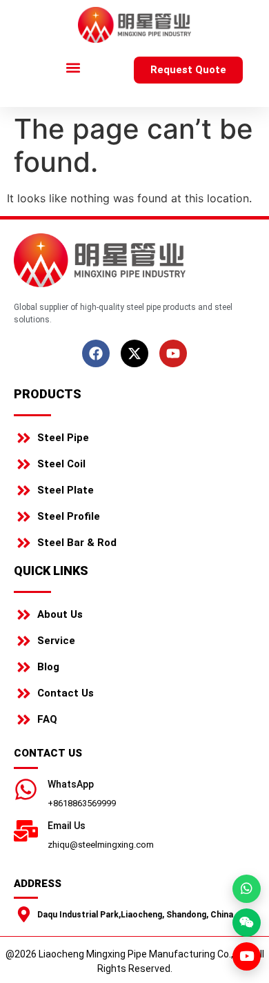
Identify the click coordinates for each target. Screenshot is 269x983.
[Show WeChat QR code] (246, 922)
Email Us (67, 825)
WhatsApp (71, 784)
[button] (73, 68)
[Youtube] (173, 353)
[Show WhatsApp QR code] (246, 889)
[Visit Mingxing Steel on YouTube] (246, 956)
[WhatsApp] (26, 789)
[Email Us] (26, 831)
